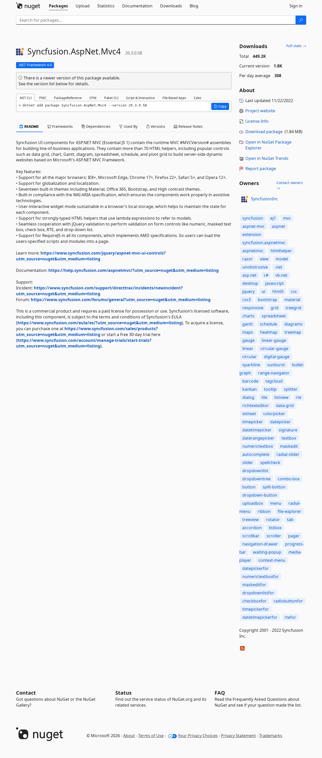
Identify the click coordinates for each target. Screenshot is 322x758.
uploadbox (252, 503)
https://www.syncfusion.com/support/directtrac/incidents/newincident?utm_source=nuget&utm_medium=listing (99, 291)
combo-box (289, 479)
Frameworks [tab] (62, 126)
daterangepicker (258, 438)
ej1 (273, 218)
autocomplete (255, 454)
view (264, 259)
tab (290, 519)
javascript (274, 283)
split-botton (274, 487)
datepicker (280, 422)
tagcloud (274, 381)
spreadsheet (274, 316)
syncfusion (252, 218)
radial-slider (287, 454)
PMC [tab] (42, 97)
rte (298, 397)
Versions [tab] (157, 126)
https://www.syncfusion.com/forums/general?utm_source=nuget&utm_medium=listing (121, 299)
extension (251, 234)
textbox (289, 438)
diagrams (293, 324)
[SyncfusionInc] (244, 199)
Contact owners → (289, 185)
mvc (287, 218)
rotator (273, 519)
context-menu (271, 560)
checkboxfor (254, 601)
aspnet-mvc (253, 226)
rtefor (290, 617)
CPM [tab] (92, 97)
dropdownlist (255, 470)
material (292, 299)
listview (281, 397)
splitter (291, 389)
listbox (275, 527)
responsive (252, 308)
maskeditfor (254, 584)
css (294, 291)
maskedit (289, 446)
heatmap (268, 332)
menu (275, 503)
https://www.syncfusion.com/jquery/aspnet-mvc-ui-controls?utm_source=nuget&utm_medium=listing (91, 256)
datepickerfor (255, 568)
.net (278, 267)
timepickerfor (255, 609)
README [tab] (31, 126)
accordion (252, 527)
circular (249, 356)
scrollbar (250, 536)
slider (247, 462)
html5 (278, 291)
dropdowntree (256, 479)
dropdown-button (259, 495)
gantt (247, 324)
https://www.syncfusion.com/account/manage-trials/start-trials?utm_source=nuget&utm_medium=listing (83, 343)
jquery (248, 291)
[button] (220, 106)
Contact (26, 692)
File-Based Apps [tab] (174, 97)
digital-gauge (276, 356)
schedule (268, 324)
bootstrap (267, 299)
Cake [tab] (197, 97)
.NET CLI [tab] (25, 97)
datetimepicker (257, 430)
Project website (260, 111)
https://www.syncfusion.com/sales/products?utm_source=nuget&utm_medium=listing (87, 331)
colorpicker (274, 413)
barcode (250, 381)
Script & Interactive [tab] (140, 97)
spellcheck (270, 462)
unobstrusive (255, 267)
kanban (249, 389)
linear (247, 348)
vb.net (281, 275)
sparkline (251, 365)
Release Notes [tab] (190, 126)
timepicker (252, 422)
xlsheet (249, 413)
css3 (246, 299)
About (129, 735)
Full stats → (296, 45)
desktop (250, 283)
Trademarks (270, 735)
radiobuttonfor (288, 601)
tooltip (270, 389)
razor (247, 259)
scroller (274, 536)
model (282, 259)
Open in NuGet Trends (266, 158)
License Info (257, 121)
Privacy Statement (238, 735)
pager (294, 536)
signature (288, 430)
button (249, 487)
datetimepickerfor (259, 617)
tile (264, 397)
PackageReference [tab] (68, 97)
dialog (248, 397)
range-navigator (273, 373)
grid (274, 308)
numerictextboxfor (260, 576)
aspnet (278, 226)
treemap (293, 332)
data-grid (285, 405)
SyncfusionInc (264, 199)
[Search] (301, 20)
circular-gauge (274, 348)
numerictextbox (257, 446)
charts (248, 316)
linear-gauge (274, 340)
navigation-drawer (260, 544)
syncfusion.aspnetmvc (263, 242)
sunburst (276, 365)
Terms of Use (151, 735)
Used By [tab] (130, 126)
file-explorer (289, 511)
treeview (250, 519)
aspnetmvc (252, 251)
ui (263, 291)
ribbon (264, 511)
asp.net (249, 275)
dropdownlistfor (258, 593)
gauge (248, 340)
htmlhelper (281, 251)
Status (123, 692)
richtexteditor (255, 405)
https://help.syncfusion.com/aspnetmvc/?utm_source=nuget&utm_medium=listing (133, 270)
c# (266, 275)
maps (247, 332)
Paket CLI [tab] (111, 97)
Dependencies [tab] (97, 126)
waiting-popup (267, 552)
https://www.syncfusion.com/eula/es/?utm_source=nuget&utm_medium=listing (99, 323)
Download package (264, 131)
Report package (260, 168)
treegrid (293, 308)
